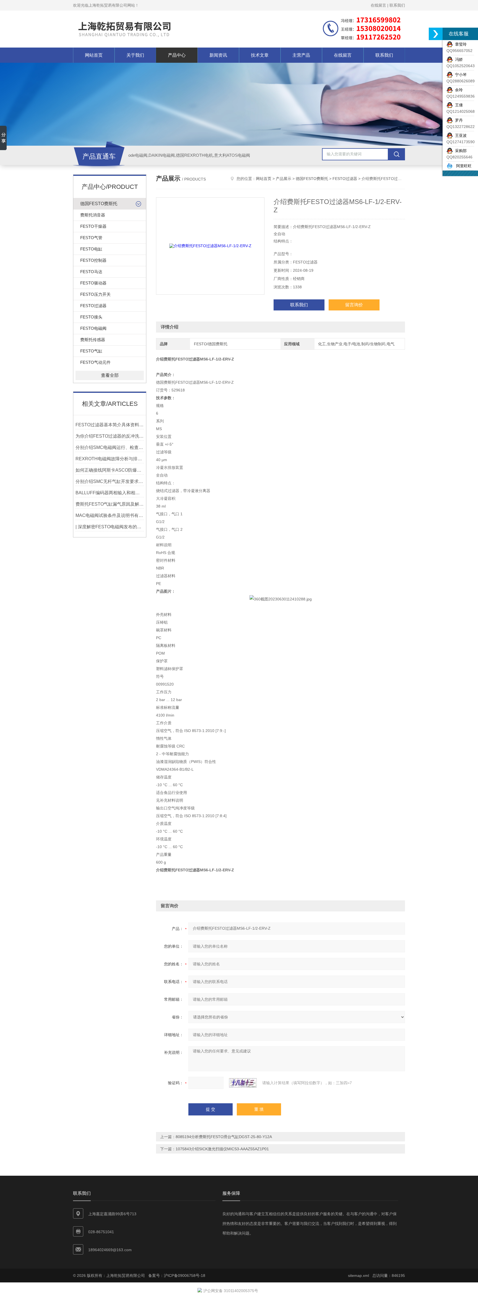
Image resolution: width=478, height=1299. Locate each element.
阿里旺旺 (462, 166)
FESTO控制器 (93, 260)
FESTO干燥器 (93, 226)
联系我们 (397, 5)
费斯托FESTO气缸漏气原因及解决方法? (110, 504)
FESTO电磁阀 (93, 328)
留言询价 (354, 304)
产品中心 (177, 55)
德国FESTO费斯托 (98, 203)
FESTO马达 (91, 271)
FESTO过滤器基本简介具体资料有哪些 (110, 424)
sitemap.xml (358, 1275)
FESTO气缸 (91, 351)
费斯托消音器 (92, 215)
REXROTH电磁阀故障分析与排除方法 (110, 458)
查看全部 (110, 375)
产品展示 (283, 178)
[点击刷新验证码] (243, 1083)
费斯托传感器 (92, 339)
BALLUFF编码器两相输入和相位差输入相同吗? (110, 492)
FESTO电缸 (91, 249)
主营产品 (301, 55)
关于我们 (135, 55)
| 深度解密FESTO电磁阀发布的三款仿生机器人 (110, 526)
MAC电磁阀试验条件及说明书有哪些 (110, 515)
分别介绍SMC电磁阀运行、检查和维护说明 (110, 447)
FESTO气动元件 (95, 362)
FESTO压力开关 (95, 294)
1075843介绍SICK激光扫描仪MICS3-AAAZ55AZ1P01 (222, 1149)
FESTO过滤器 (93, 305)
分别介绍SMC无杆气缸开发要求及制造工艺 (110, 481)
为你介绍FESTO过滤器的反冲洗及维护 (110, 436)
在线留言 (378, 5)
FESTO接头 (91, 317)
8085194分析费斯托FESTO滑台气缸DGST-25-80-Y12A (224, 1137)
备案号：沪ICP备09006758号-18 (176, 1275)
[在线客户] (436, 34)
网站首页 (94, 55)
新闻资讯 (218, 55)
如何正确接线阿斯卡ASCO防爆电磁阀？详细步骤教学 (110, 470)
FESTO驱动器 (93, 283)
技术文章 (260, 55)
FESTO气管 (91, 237)
